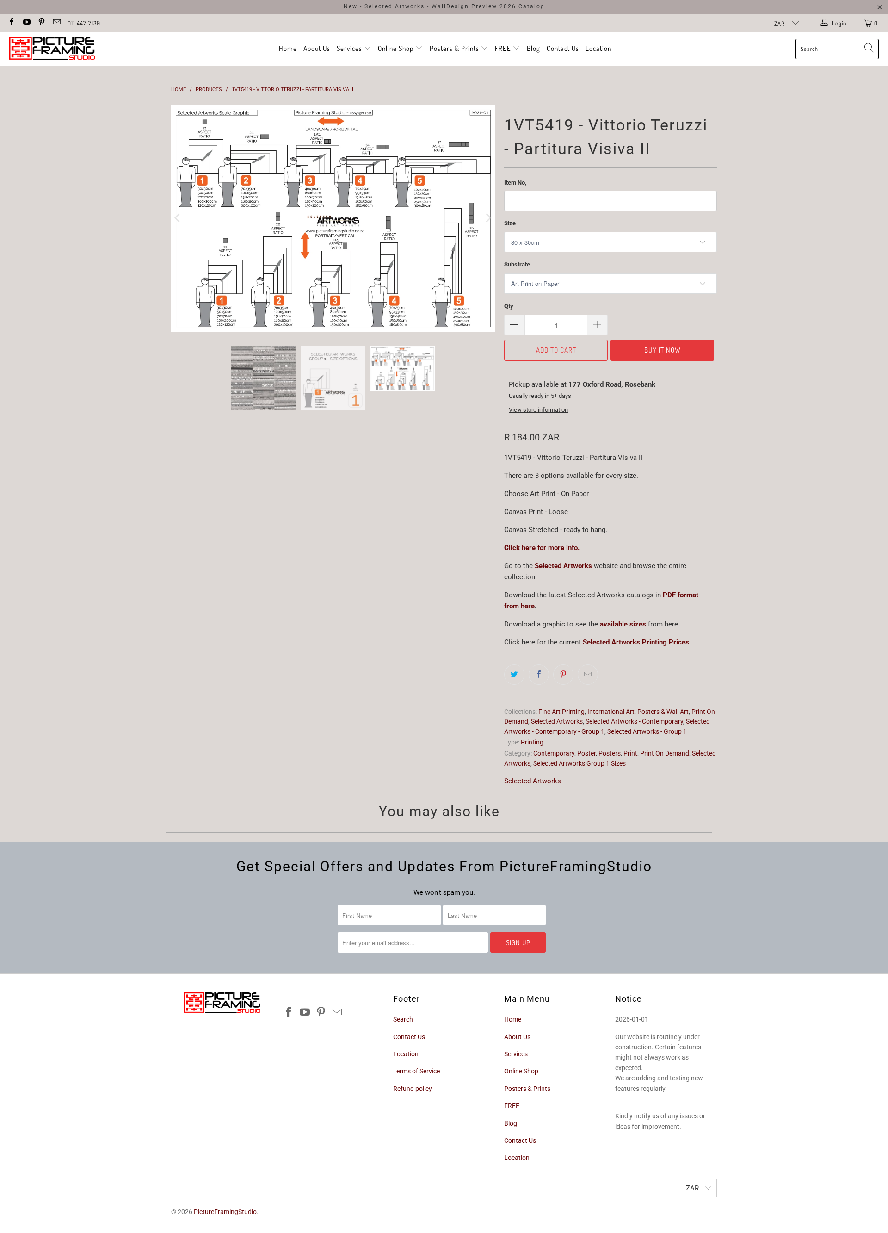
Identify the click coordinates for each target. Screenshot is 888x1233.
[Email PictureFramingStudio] (56, 22)
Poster (586, 753)
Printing (532, 742)
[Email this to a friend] (588, 674)
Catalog (531, 6)
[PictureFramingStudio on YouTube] (26, 22)
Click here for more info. (542, 548)
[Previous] (178, 220)
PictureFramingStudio (225, 1211)
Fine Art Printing (561, 711)
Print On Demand (664, 753)
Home (288, 48)
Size (510, 223)
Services (350, 48)
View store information (538, 409)
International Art (611, 711)
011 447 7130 (84, 23)
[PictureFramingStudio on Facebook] (11, 22)
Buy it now (662, 350)
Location (598, 48)
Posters (609, 753)
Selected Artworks (563, 566)
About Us (316, 48)
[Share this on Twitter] (514, 674)
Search (403, 1019)
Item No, (515, 182)
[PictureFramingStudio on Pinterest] (41, 22)
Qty (508, 306)
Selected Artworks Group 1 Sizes (579, 763)
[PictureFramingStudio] (52, 49)
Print (630, 753)
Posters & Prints (454, 48)
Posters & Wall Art (663, 711)
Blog (533, 48)
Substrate (517, 264)
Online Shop (395, 48)
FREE (504, 48)
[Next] (488, 220)
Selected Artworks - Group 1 (647, 731)
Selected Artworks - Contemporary (634, 721)
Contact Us (563, 48)
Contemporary (553, 753)
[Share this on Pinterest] (563, 674)
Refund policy (412, 1088)
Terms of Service (416, 1071)
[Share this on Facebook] (539, 674)
